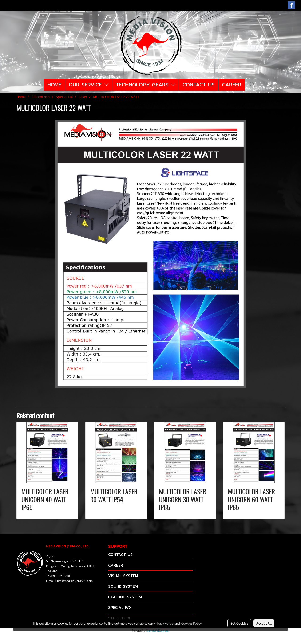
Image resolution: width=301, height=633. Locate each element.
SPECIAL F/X (119, 607)
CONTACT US (198, 85)
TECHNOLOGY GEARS (143, 85)
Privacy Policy (163, 623)
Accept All (264, 623)
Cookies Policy (191, 623)
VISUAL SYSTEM (123, 576)
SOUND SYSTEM (123, 586)
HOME (54, 85)
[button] (252, 84)
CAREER (231, 85)
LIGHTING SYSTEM (125, 597)
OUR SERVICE (86, 85)
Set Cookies (239, 623)
